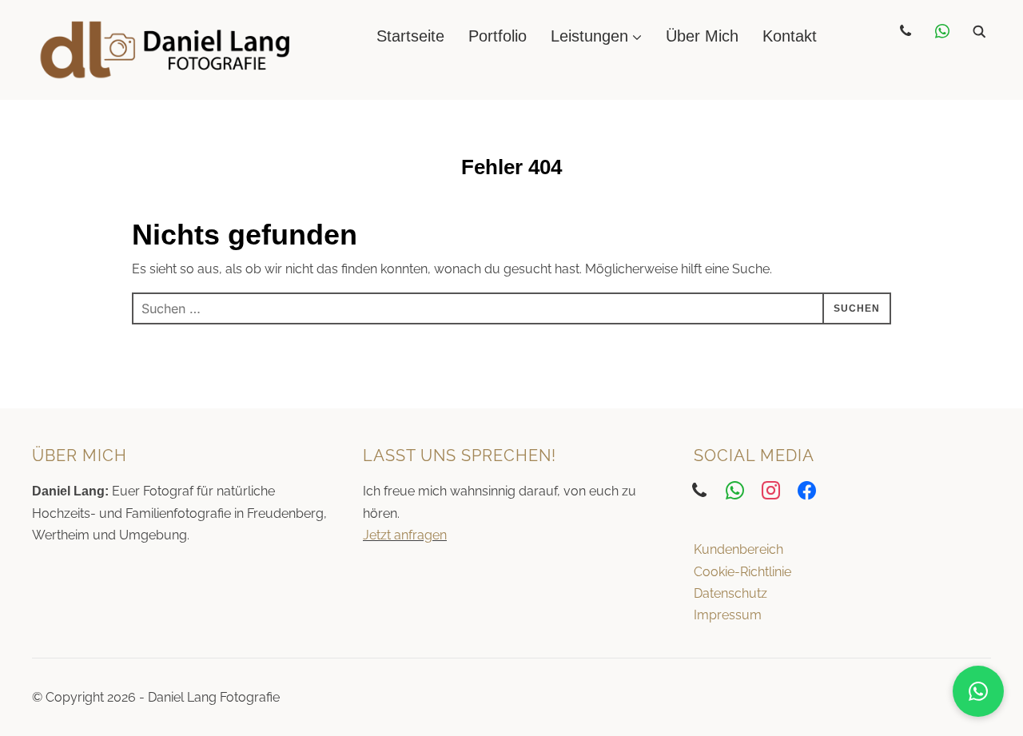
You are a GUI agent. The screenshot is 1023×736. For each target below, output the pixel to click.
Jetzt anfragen (405, 535)
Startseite (410, 36)
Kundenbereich (738, 549)
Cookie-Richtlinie (742, 571)
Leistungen (589, 36)
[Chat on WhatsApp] (978, 691)
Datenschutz (730, 593)
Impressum (728, 615)
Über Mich (702, 36)
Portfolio (497, 36)
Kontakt (789, 36)
